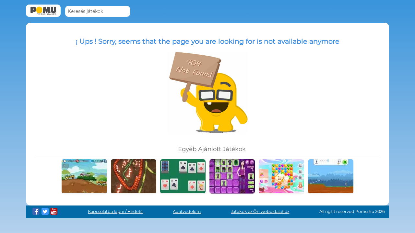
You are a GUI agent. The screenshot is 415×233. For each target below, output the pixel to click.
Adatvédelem (187, 211)
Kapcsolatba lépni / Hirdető (115, 211)
